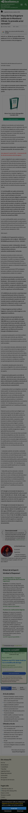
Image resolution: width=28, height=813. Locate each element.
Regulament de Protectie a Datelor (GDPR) (12, 803)
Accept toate (14, 808)
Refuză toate (20, 811)
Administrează (7, 811)
